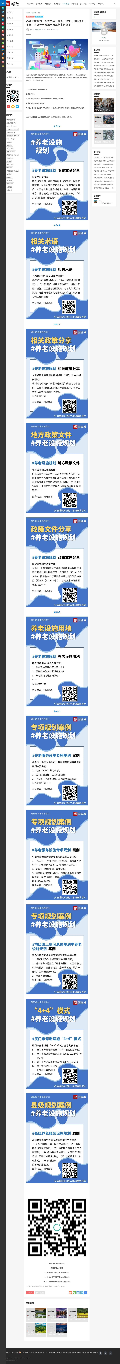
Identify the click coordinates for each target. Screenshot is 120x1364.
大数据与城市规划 (12, 129)
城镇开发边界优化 (12, 155)
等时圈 (8, 161)
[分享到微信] (74, 1292)
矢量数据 (9, 190)
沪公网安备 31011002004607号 (31, 1353)
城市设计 (9, 168)
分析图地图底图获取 (12, 136)
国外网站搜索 (67, 1353)
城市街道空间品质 (12, 171)
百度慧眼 (9, 145)
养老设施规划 (30, 16)
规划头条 (59, 1353)
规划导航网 (51, 1353)
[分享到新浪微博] (70, 1292)
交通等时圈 (10, 184)
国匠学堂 (92, 4)
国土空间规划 (10, 132)
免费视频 (48, 4)
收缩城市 (9, 177)
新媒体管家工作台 (92, 1353)
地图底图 (9, 187)
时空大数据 (10, 148)
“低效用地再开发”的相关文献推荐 (104, 66)
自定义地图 (10, 164)
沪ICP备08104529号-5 (11, 1353)
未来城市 (9, 174)
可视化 (13, 139)
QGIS (14, 126)
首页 (28, 13)
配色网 (84, 1353)
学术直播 (39, 4)
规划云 (8, 126)
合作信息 (75, 4)
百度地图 (9, 142)
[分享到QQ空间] (78, 1292)
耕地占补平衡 (10, 152)
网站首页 (10, 12)
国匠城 (14, 4)
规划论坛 (101, 4)
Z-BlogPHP (14, 1360)
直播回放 (57, 4)
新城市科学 (10, 158)
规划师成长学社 (11, 123)
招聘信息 (83, 4)
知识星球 (66, 4)
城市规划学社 (10, 120)
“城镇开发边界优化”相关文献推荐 (104, 161)
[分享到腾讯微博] (81, 1292)
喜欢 (31, 1293)
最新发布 (30, 4)
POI (7, 139)
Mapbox (9, 180)
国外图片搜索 (76, 1353)
